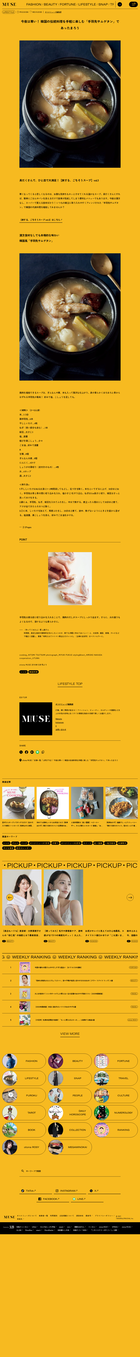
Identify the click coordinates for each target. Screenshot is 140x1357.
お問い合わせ (61, 729)
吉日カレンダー (23, 848)
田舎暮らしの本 (63, 1230)
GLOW (18, 1230)
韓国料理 (33, 672)
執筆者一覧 (43, 1215)
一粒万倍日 (110, 843)
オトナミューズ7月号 (39, 843)
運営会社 (80, 1215)
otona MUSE (126, 1227)
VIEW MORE (70, 1034)
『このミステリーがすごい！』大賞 (104, 1230)
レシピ (24, 672)
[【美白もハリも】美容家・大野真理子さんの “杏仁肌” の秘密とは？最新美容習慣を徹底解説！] (22, 897)
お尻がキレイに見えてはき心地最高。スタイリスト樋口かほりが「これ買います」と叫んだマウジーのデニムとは (104, 935)
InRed (34, 1227)
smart (38, 1230)
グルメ (15, 843)
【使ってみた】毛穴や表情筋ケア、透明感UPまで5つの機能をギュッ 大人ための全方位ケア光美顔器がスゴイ (63, 935)
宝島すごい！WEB (79, 1230)
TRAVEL (134, 994)
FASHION (33, 4)
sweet (61, 1227)
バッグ (24, 843)
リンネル (91, 1227)
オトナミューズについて (27, 1215)
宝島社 (19, 1219)
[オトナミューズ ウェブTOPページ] (9, 1217)
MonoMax (28, 1230)
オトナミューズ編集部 (53, 12)
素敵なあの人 (79, 1227)
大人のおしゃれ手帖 (47, 1227)
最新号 (88, 1215)
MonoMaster (49, 1230)
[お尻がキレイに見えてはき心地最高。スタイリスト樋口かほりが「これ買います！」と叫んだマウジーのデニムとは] (105, 897)
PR (4, 941)
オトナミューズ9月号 (71, 843)
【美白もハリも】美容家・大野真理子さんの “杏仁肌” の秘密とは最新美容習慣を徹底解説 (21, 935)
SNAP (103, 4)
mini (68, 1227)
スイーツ (87, 843)
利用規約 (53, 1215)
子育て (55, 843)
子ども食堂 (8, 848)
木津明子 (122, 843)
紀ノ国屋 (98, 843)
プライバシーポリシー (104, 1215)
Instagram (60, 722)
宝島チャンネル (22, 1227)
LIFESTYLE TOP (70, 684)
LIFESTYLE (87, 4)
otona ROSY (132, 1020)
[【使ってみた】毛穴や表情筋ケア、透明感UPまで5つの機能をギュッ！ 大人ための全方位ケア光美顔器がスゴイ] (63, 897)
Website (59, 719)
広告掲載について (67, 1215)
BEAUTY (50, 4)
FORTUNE (68, 4)
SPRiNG (115, 1227)
